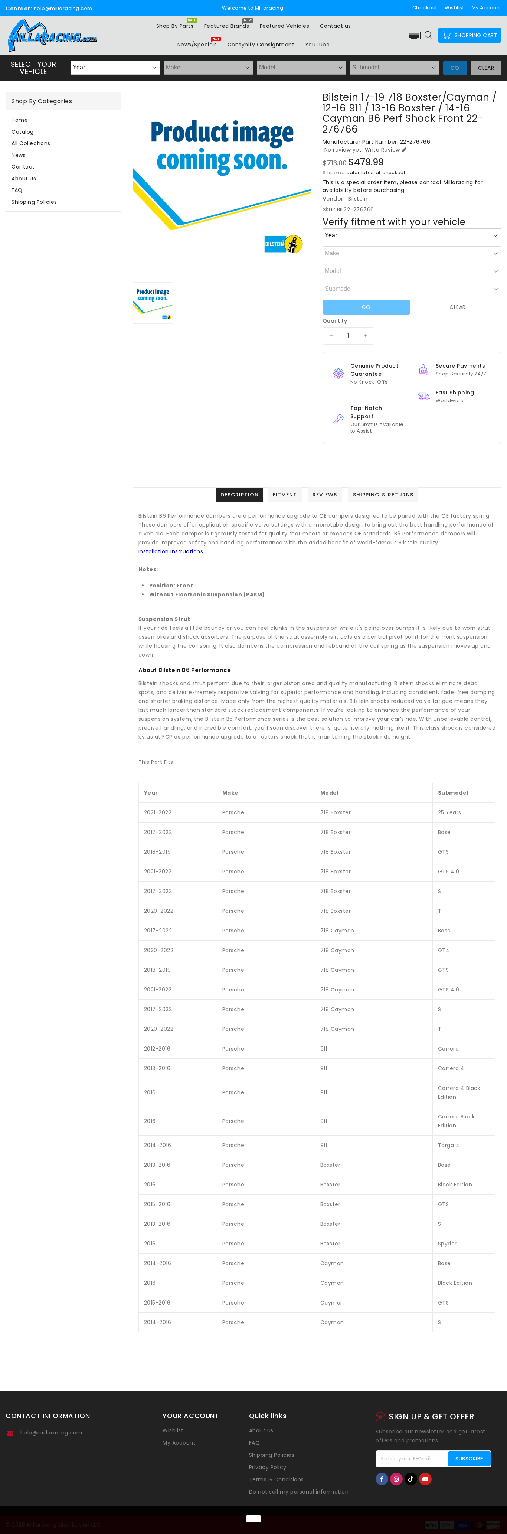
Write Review (382, 149)
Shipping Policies (34, 202)
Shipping (334, 172)
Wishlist (454, 7)
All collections (31, 143)
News (19, 155)
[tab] (63, 120)
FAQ (17, 190)
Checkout (424, 7)
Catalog (23, 132)
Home (20, 120)
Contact (23, 166)
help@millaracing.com (51, 1432)
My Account (179, 1442)
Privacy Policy (268, 1467)
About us (24, 178)
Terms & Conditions (276, 1479)
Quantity (335, 320)
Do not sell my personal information (299, 1491)
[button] (414, 35)
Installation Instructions (170, 551)
